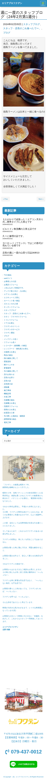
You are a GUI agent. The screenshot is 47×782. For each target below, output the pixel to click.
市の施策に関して (11, 371)
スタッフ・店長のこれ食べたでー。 (22, 28)
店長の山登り (9, 377)
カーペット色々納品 (12, 301)
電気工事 (7, 422)
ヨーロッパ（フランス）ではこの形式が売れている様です (23, 244)
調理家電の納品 (10, 419)
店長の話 (7, 381)
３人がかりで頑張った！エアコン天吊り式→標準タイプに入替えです (23, 220)
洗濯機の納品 (9, 400)
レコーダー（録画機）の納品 (15, 346)
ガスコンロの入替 (11, 304)
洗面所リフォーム (11, 406)
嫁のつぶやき (9, 365)
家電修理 (7, 368)
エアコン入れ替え (11, 294)
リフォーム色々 (10, 342)
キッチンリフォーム (12, 307)
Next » (41, 199)
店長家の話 (8, 384)
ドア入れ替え (9, 323)
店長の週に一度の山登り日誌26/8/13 (21, 252)
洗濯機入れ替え (10, 403)
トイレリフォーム (11, 320)
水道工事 (7, 397)
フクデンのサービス (12, 329)
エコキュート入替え (12, 297)
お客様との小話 (10, 281)
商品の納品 (8, 355)
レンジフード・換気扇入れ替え (16, 349)
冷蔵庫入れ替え (10, 352)
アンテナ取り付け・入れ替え (15, 291)
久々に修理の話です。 (14, 236)
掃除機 (6, 387)
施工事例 (7, 390)
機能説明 (7, 394)
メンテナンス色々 (11, 339)
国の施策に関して (11, 358)
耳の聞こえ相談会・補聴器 (14, 416)
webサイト (8, 278)
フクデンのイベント (12, 326)
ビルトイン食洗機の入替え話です (19, 229)
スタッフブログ (31, 24)
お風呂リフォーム (11, 285)
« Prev (5, 199)
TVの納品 (7, 275)
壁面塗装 (7, 362)
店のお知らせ (9, 374)
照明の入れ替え (10, 410)
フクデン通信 (9, 333)
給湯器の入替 (9, 413)
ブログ (6, 32)
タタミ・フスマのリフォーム (15, 317)
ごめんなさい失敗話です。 (14, 288)
